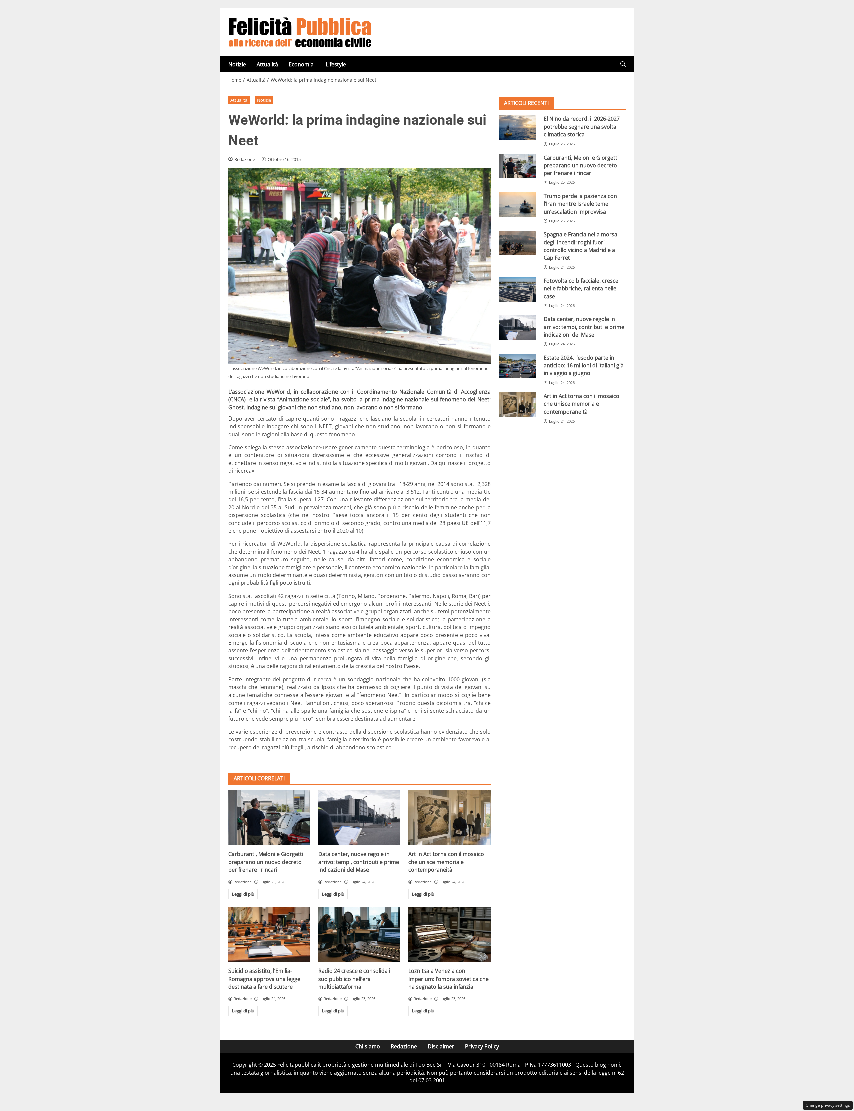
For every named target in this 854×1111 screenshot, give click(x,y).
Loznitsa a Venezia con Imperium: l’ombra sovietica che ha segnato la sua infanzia (448, 978)
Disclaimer (441, 1046)
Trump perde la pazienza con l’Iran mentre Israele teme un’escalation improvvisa (580, 203)
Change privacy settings (828, 1105)
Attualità (267, 64)
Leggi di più (243, 894)
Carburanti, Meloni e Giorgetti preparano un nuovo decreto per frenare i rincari (265, 861)
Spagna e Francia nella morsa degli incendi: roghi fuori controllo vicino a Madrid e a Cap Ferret (580, 246)
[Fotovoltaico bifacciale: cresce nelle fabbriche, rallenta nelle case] (517, 289)
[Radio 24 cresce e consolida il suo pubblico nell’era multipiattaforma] (359, 934)
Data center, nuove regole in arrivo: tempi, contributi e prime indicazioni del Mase (358, 861)
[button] (623, 64)
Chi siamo (367, 1046)
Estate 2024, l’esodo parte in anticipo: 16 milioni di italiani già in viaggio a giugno (584, 365)
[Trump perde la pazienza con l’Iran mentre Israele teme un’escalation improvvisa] (517, 204)
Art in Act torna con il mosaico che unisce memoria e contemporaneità (446, 861)
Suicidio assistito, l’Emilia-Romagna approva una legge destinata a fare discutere (264, 978)
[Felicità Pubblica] (300, 31)
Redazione (404, 1046)
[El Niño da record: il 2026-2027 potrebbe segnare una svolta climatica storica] (517, 127)
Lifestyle (336, 64)
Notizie (237, 64)
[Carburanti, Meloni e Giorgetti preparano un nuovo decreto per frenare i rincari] (269, 817)
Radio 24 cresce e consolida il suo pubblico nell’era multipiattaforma (355, 978)
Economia (302, 64)
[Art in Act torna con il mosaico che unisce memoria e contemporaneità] (449, 817)
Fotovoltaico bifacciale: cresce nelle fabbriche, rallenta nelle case (581, 288)
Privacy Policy (482, 1046)
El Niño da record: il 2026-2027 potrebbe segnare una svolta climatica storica (582, 126)
